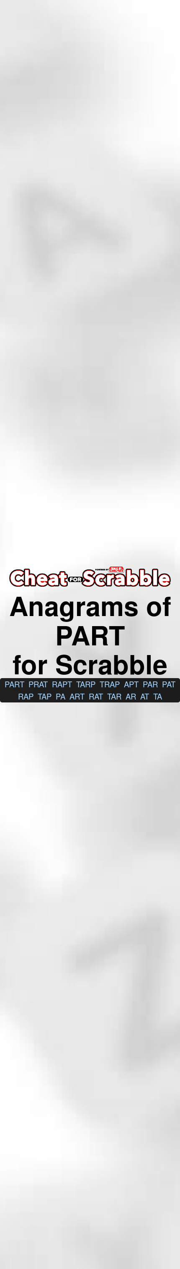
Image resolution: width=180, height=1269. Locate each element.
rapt (62, 684)
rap (25, 696)
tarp (85, 684)
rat (96, 696)
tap (44, 696)
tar (114, 696)
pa (60, 696)
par (150, 684)
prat (38, 684)
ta (157, 696)
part (14, 684)
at (144, 696)
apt (131, 684)
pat (168, 684)
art (77, 696)
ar (131, 696)
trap (110, 684)
